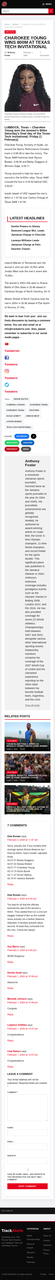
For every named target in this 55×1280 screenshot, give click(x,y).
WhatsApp (12, 443)
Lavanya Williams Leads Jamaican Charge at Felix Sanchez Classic (25, 244)
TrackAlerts (12, 1274)
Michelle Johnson (17, 998)
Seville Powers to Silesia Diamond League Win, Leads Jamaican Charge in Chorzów (28, 230)
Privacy (43, 1274)
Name (10, 1127)
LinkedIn (27, 443)
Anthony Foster (10, 54)
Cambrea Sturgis (15, 405)
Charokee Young (39, 405)
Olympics (31, 1252)
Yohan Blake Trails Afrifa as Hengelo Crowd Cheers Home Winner (26, 745)
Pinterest (12, 449)
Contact (46, 1240)
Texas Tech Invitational (18, 427)
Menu (49, 4)
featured (34, 410)
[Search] (51, 10)
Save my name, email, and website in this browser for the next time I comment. (26, 1177)
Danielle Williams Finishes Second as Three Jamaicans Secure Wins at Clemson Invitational (27, 809)
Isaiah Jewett (13, 416)
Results (30, 1257)
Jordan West (32, 416)
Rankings (31, 1262)
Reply (10, 884)
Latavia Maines (14, 422)
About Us (47, 1235)
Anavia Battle (21, 399)
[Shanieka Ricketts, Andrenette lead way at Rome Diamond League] (27, 768)
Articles (15, 24)
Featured (12, 741)
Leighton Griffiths (17, 1025)
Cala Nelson (14, 1051)
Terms (51, 1274)
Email (26, 449)
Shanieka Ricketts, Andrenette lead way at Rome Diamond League (26, 776)
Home (7, 24)
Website (11, 1155)
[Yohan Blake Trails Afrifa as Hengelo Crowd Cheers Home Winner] (27, 736)
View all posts (32, 705)
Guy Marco (13, 946)
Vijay (22, 749)
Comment (12, 1092)
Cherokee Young (15, 410)
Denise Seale (14, 972)
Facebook (22, 436)
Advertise (47, 1245)
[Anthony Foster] (15, 463)
